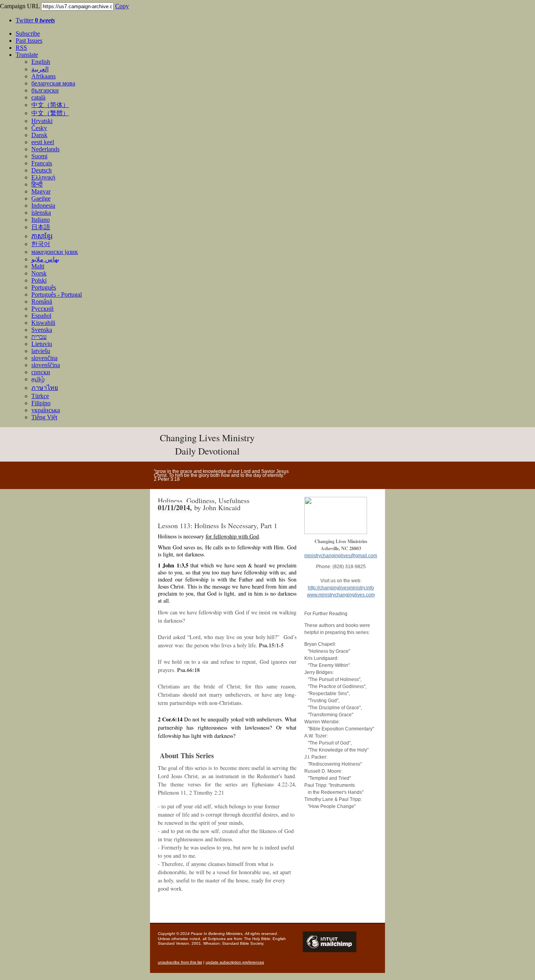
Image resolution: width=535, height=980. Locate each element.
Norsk (39, 273)
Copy (122, 6)
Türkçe (40, 396)
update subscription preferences (235, 962)
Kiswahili (43, 322)
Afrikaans (43, 76)
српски (40, 372)
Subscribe (28, 33)
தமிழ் (38, 379)
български (45, 90)
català (38, 97)
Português (43, 287)
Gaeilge (41, 198)
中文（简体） (50, 104)
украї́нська (45, 410)
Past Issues (29, 40)
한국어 (40, 244)
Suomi (39, 156)
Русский (42, 308)
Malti (37, 266)
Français (41, 163)
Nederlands (45, 149)
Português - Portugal (56, 294)
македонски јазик (54, 251)
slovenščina (45, 365)
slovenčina (44, 358)
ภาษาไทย (44, 387)
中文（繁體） (50, 113)
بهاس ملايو (45, 259)
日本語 (40, 227)
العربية (40, 69)
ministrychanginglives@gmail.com (340, 555)
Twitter (35, 20)
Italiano (40, 219)
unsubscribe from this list (180, 962)
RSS (21, 47)
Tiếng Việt (44, 417)
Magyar (41, 191)
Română (41, 301)
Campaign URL (20, 6)
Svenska (41, 329)
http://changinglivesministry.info (341, 588)
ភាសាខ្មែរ (41, 236)
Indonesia (43, 205)
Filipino (41, 403)
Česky (39, 128)
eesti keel (42, 142)
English (40, 61)
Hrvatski (41, 121)
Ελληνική (43, 177)
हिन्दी (37, 184)
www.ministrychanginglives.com (341, 595)
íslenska (41, 212)
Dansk (39, 135)
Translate (27, 54)
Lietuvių (41, 344)
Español (41, 315)
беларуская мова (53, 83)
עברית (39, 336)
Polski (39, 280)
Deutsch (41, 170)
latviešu (40, 351)
